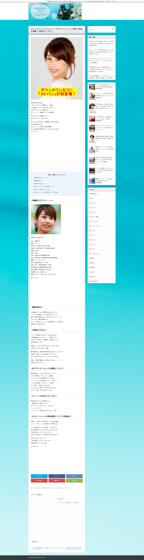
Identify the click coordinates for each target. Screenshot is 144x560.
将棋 (92, 263)
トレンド (93, 239)
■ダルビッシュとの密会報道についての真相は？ (46, 192)
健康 (92, 258)
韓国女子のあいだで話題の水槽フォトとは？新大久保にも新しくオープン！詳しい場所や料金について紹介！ (101, 69)
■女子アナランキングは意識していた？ (44, 186)
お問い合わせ (74, 1)
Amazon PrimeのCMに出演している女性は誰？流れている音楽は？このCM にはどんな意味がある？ (101, 43)
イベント (93, 207)
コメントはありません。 (58, 488)
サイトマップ (82, 1)
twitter (96, 1)
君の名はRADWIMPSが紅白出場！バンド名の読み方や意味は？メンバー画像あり (103, 159)
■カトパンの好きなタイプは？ (41, 189)
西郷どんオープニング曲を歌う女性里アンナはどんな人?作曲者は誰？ (104, 149)
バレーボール (94, 253)
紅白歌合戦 (94, 281)
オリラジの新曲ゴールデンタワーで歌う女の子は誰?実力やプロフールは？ (104, 170)
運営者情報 (65, 1)
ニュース (93, 244)
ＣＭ (92, 198)
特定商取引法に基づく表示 (55, 1)
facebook (102, 1)
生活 (92, 272)
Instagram (90, 1)
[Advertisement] (43, 145)
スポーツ (93, 230)
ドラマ (93, 235)
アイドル (93, 203)
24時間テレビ (94, 193)
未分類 (93, 267)
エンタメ (68, 488)
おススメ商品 (94, 216)
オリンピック (94, 221)
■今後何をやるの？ (38, 183)
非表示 (63, 174)
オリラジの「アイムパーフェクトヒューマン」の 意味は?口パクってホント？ (104, 127)
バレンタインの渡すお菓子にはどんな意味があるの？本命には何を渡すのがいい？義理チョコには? (101, 52)
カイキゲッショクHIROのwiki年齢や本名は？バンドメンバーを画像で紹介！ (104, 95)
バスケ (93, 249)
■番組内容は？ (37, 180)
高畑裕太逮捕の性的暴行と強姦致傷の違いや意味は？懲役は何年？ (104, 138)
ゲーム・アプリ (95, 226)
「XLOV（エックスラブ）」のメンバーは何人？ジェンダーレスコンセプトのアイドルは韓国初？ (101, 60)
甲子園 (93, 276)
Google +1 (108, 1)
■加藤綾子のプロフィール (40, 177)
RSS (115, 1)
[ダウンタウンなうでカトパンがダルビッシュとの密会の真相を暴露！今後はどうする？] (57, 68)
